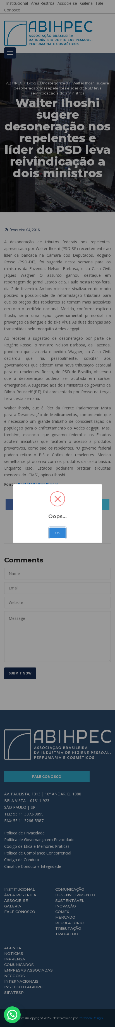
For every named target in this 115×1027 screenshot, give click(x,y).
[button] (12, 1014)
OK (57, 533)
